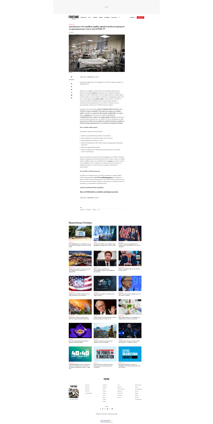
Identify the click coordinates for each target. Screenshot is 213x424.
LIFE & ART (71, 339)
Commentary (104, 401)
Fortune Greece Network (88, 393)
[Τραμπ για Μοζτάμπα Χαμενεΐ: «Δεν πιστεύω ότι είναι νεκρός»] (130, 258)
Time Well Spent (119, 395)
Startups (104, 395)
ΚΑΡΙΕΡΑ (95, 242)
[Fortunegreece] (74, 19)
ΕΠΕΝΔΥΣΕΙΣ (121, 242)
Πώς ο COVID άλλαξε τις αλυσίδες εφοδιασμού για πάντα (99, 192)
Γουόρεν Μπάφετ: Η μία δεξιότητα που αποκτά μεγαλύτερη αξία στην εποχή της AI (105, 318)
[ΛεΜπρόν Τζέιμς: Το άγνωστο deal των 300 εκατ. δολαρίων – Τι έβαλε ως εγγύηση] (130, 330)
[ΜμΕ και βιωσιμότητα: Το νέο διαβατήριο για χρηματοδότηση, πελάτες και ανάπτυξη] (130, 307)
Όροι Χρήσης (137, 397)
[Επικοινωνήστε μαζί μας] (112, 408)
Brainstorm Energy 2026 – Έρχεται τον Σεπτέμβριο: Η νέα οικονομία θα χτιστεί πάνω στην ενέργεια (129, 366)
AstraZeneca (87, 115)
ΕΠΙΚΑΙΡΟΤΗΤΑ (71, 24)
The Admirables (114, 17)
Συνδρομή (136, 395)
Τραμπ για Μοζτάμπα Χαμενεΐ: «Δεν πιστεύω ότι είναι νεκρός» (129, 269)
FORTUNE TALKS (83, 17)
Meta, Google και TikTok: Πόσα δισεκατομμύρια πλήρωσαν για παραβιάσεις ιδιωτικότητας (104, 270)
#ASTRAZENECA (88, 209)
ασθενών (110, 161)
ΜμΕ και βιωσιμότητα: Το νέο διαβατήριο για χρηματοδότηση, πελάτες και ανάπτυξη (129, 318)
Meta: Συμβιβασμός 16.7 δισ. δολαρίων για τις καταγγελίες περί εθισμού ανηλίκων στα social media (80, 245)
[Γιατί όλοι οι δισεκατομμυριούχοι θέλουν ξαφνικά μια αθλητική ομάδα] (80, 330)
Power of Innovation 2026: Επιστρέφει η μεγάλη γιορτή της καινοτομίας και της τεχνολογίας (103, 366)
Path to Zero (119, 397)
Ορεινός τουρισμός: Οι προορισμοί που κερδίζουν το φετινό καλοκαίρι (103, 341)
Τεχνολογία (104, 391)
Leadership (104, 399)
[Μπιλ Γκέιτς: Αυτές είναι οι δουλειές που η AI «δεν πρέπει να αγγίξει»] (130, 283)
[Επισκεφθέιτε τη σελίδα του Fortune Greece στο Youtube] (107, 409)
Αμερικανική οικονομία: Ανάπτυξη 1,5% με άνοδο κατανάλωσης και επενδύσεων (79, 294)
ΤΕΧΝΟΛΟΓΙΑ (71, 242)
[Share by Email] (71, 95)
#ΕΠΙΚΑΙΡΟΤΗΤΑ (82, 209)
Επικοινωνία (137, 391)
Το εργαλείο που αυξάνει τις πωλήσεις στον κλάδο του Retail (104, 294)
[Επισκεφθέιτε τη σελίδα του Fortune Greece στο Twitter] (102, 408)
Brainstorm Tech (119, 391)
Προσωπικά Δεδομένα (138, 399)
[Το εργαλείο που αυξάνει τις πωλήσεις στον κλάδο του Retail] (105, 283)
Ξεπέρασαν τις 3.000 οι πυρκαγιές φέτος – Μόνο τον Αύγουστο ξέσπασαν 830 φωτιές (79, 318)
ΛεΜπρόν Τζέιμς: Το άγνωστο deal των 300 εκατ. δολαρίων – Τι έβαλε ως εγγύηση (129, 341)
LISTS (89, 17)
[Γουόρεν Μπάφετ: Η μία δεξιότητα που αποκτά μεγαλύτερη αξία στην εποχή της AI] (105, 307)
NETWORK (101, 17)
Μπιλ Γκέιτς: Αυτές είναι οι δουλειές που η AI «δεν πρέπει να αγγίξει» (130, 294)
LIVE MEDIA (95, 17)
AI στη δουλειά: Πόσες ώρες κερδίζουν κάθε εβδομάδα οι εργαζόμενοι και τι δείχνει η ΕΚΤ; (105, 244)
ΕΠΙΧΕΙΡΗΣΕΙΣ (121, 315)
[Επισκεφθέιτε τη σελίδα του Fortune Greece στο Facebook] (100, 408)
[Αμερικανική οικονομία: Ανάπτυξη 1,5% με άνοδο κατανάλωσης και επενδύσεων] (80, 283)
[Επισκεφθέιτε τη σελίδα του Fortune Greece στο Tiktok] (109, 408)
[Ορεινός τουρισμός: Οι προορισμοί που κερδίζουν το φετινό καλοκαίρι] (105, 330)
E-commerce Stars (120, 393)
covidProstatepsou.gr (107, 177)
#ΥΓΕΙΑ (99, 209)
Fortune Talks (87, 391)
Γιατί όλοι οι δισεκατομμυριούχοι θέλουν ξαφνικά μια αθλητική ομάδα (78, 341)
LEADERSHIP (96, 315)
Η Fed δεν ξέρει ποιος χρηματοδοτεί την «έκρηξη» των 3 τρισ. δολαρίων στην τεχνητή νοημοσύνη (129, 245)
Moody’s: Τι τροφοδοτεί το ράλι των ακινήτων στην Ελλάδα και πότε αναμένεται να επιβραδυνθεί (80, 270)
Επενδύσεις (104, 393)
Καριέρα (104, 397)
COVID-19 (94, 93)
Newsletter (136, 393)
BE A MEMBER (106, 17)
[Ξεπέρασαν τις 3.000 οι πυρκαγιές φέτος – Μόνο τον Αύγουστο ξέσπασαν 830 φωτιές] (80, 307)
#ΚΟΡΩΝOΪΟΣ (94, 209)
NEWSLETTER (140, 17)
